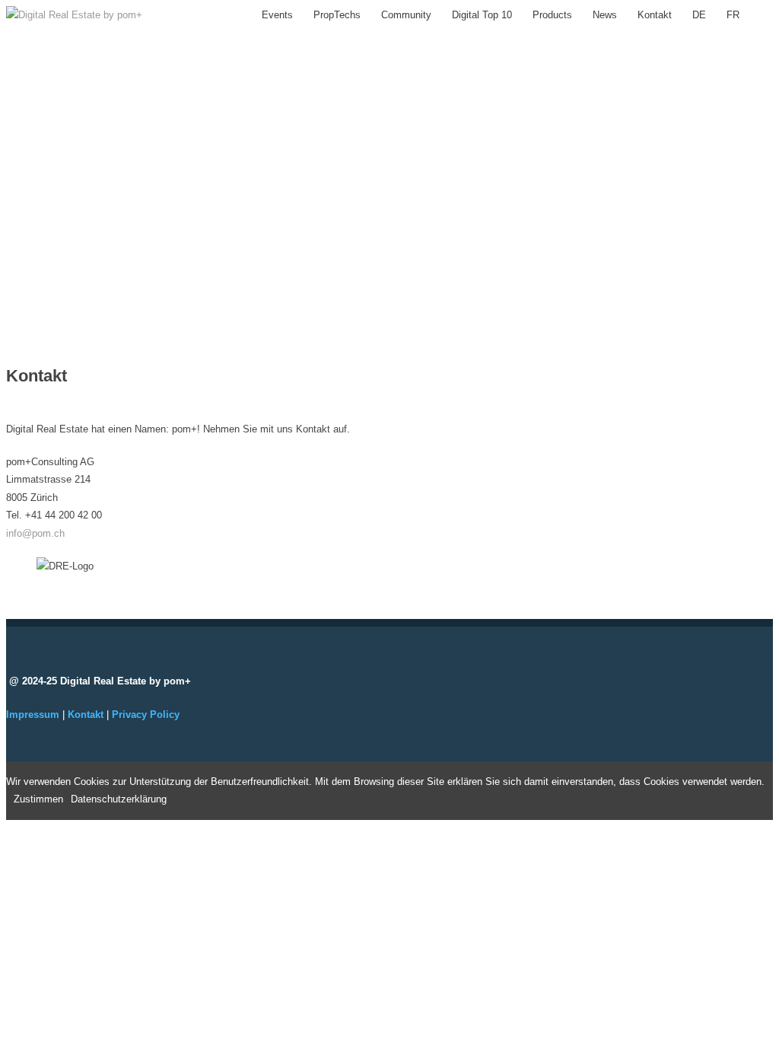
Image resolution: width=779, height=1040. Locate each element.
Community (406, 15)
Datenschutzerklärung (119, 799)
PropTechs (337, 15)
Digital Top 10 (482, 15)
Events (277, 15)
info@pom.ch (35, 533)
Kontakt (655, 15)
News (605, 15)
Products (552, 15)
